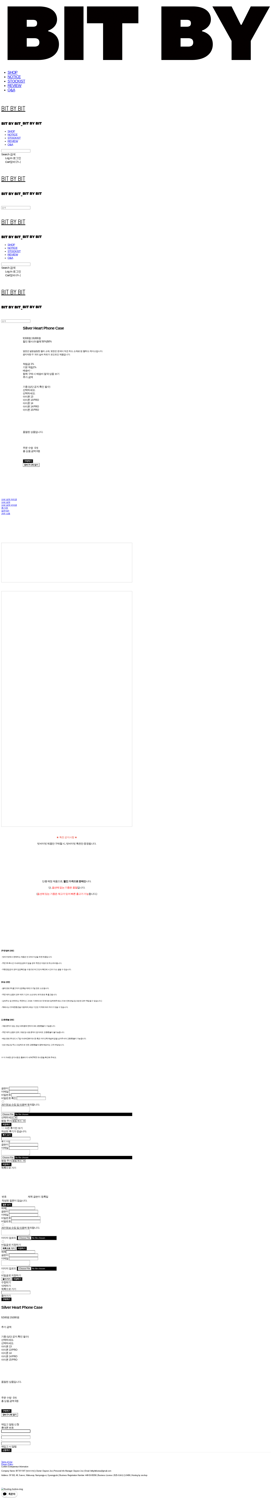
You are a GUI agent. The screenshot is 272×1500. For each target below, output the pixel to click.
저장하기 (6, 1124)
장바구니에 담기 (10, 1414)
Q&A (11, 90)
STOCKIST (16, 81)
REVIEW (14, 85)
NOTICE (14, 77)
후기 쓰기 (7, 1135)
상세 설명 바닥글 (9, 505)
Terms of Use (6, 1462)
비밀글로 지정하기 (11, 1244)
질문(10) (5, 510)
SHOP (12, 72)
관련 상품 (5, 513)
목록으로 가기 (9, 1248)
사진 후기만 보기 (14, 1128)
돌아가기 (6, 1279)
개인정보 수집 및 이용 (12, 1104)
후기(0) (4, 508)
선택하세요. (29, 390)
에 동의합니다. (20, 1104)
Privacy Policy (7, 1464)
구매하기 (6, 1299)
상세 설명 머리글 (9, 499)
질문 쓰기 (7, 1204)
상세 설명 (5, 502)
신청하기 (6, 1450)
